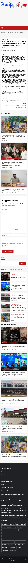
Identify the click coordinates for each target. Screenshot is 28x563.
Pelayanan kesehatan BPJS (7, 538)
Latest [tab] (4, 269)
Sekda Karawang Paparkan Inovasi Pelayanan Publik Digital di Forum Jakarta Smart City (12, 499)
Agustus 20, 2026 (10, 375)
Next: (15, 105)
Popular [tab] (11, 269)
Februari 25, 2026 (10, 192)
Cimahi (3, 527)
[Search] (25, 28)
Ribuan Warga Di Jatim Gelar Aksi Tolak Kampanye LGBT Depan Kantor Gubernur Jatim (13, 137)
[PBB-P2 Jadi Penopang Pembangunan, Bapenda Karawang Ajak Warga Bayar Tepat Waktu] (5, 297)
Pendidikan (4, 541)
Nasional (4, 131)
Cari (2, 258)
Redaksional (5, 547)
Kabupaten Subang (13, 530)
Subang (19, 547)
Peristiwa (8, 131)
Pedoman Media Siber (6, 481)
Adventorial (5, 524)
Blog (2, 471)
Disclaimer (4, 475)
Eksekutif (9, 527)
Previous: (11, 100)
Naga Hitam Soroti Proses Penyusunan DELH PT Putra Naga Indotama (18, 277)
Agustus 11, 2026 (10, 431)
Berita (17, 524)
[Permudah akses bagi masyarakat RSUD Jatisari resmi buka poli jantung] (14, 178)
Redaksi (3, 484)
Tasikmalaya (5, 550)
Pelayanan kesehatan (15, 535)
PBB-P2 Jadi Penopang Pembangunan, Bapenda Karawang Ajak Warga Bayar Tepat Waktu (13, 400)
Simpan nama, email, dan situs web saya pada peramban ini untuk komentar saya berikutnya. (13, 244)
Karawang (10, 158)
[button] (2, 28)
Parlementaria (5, 535)
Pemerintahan (18, 283)
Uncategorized (5, 39)
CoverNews (21, 558)
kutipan (4, 47)
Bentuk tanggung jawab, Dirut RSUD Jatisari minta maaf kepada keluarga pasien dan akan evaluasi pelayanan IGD (13, 164)
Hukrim (20, 527)
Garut (14, 527)
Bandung (12, 524)
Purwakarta (13, 274)
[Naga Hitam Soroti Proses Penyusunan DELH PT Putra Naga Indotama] (5, 276)
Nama (4, 229)
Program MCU (5, 544)
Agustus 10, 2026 (10, 140)
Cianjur (23, 524)
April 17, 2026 (9, 167)
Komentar (5, 209)
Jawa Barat (4, 158)
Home (2, 478)
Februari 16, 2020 (11, 47)
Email (16, 229)
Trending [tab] (19, 269)
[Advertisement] (14, 18)
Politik (23, 541)
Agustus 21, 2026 (10, 349)
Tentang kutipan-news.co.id (8, 487)
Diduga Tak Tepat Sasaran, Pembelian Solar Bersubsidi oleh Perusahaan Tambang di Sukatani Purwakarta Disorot (13, 428)
